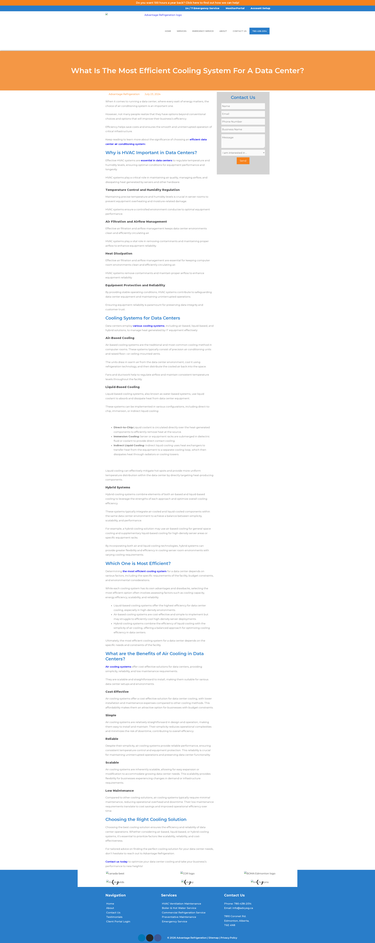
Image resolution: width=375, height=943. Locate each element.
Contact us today (116, 861)
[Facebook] (157, 938)
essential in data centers (156, 160)
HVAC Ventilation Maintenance (181, 903)
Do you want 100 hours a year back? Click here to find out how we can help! (187, 2)
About (223, 31)
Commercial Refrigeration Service (184, 912)
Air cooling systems (118, 666)
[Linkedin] (141, 938)
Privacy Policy (229, 937)
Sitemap (213, 937)
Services (181, 31)
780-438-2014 (259, 31)
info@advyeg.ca (242, 908)
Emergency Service (203, 31)
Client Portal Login (118, 921)
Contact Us (240, 31)
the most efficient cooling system (145, 571)
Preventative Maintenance (179, 916)
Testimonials (114, 916)
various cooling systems (149, 325)
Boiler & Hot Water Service (179, 908)
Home (168, 31)
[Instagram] (149, 938)
